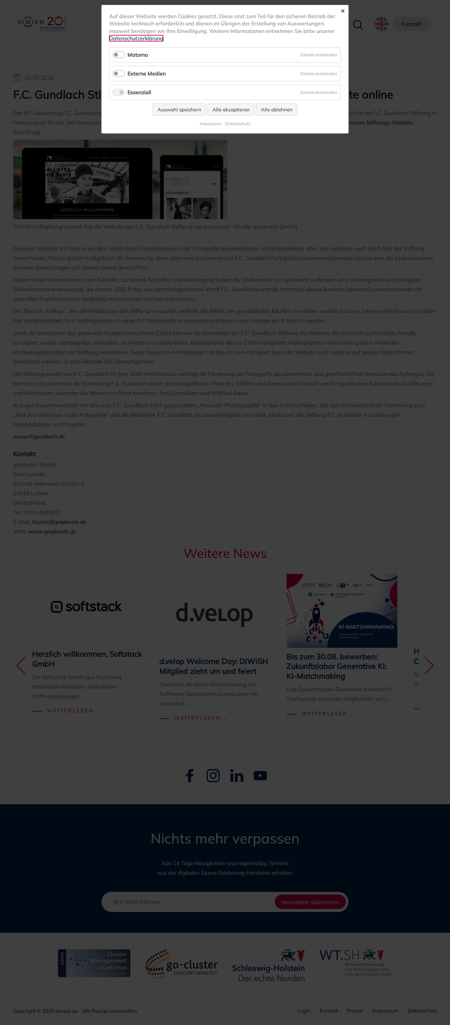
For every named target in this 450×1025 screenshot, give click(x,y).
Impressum (210, 124)
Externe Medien (146, 73)
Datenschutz (238, 124)
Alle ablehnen (277, 109)
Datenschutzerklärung (136, 38)
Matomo (137, 54)
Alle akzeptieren (231, 109)
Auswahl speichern (179, 109)
